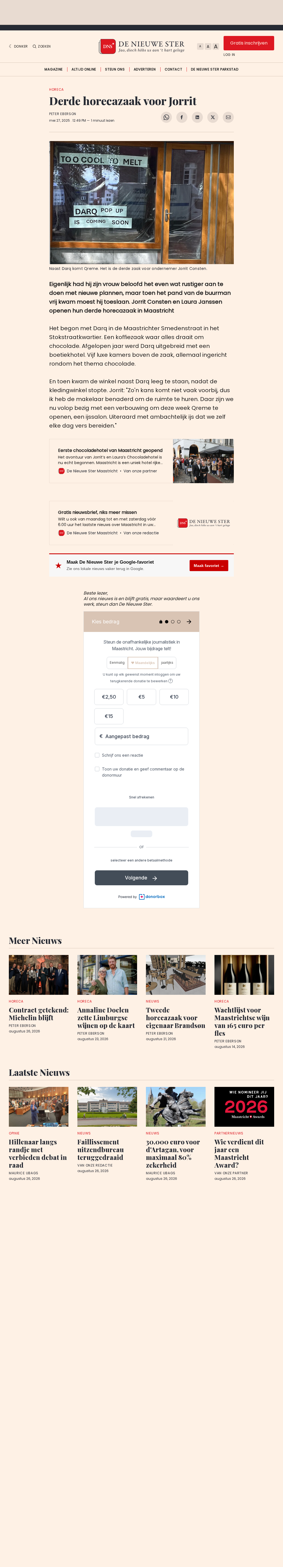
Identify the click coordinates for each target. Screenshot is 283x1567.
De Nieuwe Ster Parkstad (214, 69)
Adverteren (145, 69)
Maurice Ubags (23, 1173)
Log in (229, 55)
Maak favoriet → (209, 565)
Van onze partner (231, 1173)
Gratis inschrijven (249, 43)
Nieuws (152, 1001)
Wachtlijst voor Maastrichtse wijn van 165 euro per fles (242, 1021)
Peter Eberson (62, 114)
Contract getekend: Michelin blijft (39, 1013)
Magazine (53, 69)
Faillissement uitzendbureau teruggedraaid (100, 1149)
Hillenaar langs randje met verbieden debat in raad (38, 1153)
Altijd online (84, 69)
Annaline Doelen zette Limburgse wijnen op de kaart (106, 1017)
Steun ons (115, 69)
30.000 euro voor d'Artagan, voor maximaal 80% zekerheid (173, 1153)
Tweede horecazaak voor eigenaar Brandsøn (175, 1017)
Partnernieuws (228, 1133)
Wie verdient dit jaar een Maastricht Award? (239, 1153)
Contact (173, 69)
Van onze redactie (95, 1165)
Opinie (14, 1133)
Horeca (56, 89)
